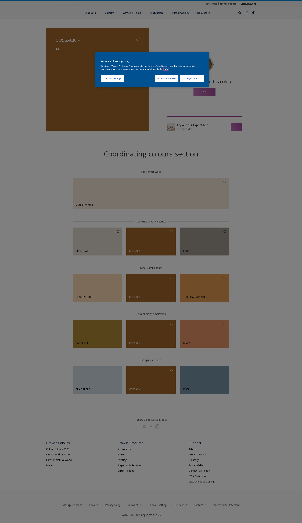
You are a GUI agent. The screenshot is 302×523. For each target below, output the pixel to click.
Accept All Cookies (166, 78)
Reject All (192, 78)
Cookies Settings (112, 78)
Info (166, 69)
